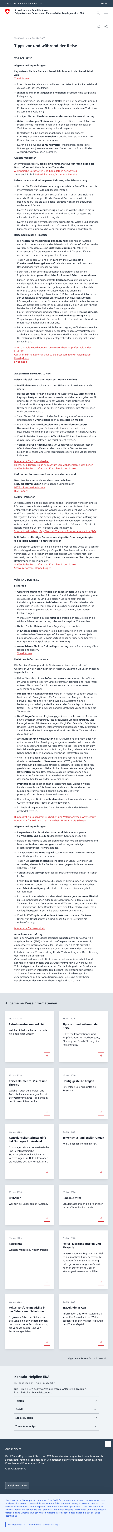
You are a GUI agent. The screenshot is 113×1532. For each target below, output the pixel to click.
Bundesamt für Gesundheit (29, 928)
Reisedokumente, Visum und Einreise (56, 174)
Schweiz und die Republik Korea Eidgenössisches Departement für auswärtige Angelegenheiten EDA (49, 11)
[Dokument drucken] (98, 26)
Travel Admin (21, 78)
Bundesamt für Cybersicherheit (31, 461)
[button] (108, 1444)
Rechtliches (11, 1515)
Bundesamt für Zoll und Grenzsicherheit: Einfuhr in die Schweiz (50, 820)
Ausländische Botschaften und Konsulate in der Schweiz (45, 170)
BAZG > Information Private (29, 487)
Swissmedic (20, 361)
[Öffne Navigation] (105, 13)
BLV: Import (21, 491)
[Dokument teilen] (105, 26)
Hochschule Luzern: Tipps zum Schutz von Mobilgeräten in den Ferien (53, 464)
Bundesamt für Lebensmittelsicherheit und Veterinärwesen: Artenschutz (55, 817)
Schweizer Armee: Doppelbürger (32, 568)
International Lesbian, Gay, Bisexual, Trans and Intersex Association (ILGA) (55, 531)
